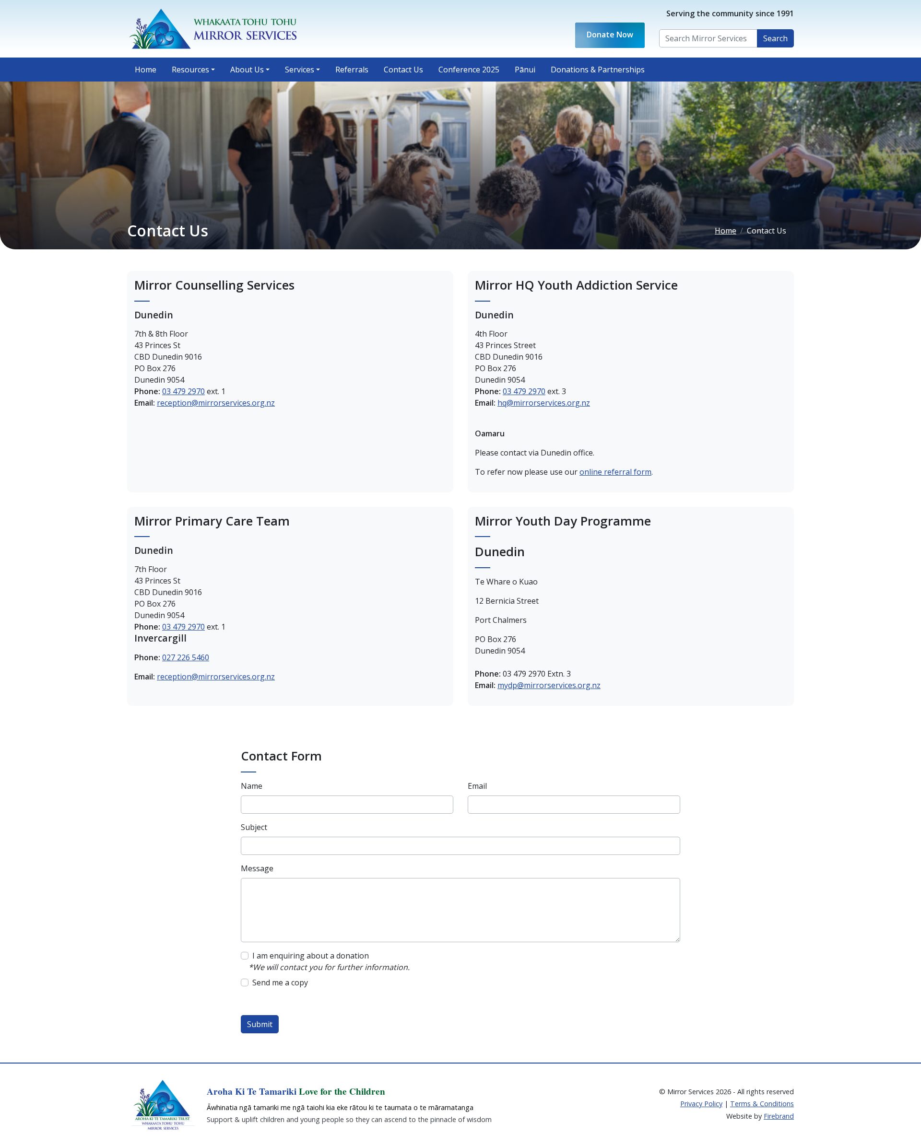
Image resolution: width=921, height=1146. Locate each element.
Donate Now (610, 35)
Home (145, 69)
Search (775, 38)
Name (251, 786)
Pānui (525, 69)
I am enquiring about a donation (310, 955)
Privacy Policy (701, 1103)
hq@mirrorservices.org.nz (543, 403)
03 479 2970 (183, 391)
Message (257, 868)
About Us (247, 69)
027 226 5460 (185, 657)
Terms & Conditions (762, 1103)
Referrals (351, 69)
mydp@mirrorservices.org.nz (549, 685)
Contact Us (407, 69)
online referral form (615, 472)
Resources (190, 69)
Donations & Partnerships (598, 69)
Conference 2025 (468, 69)
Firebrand (779, 1116)
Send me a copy (280, 982)
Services (299, 69)
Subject (254, 827)
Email (477, 786)
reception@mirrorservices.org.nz (216, 403)
